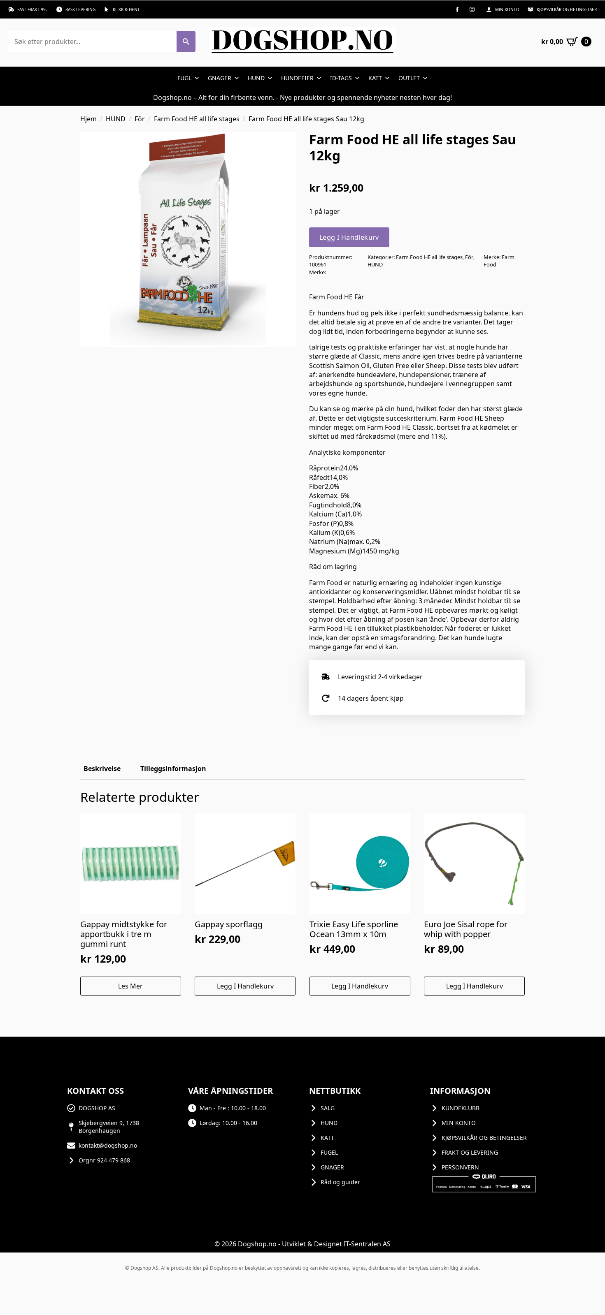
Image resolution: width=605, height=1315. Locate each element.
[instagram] (472, 9)
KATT (375, 78)
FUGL (184, 78)
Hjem (88, 118)
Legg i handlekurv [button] (245, 986)
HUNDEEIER (297, 78)
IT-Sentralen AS (367, 1243)
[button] (186, 41)
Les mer (130, 986)
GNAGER (219, 78)
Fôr (140, 118)
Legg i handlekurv (349, 237)
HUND (256, 78)
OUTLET (409, 78)
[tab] (102, 768)
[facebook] (457, 9)
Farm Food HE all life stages (197, 118)
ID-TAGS (341, 78)
